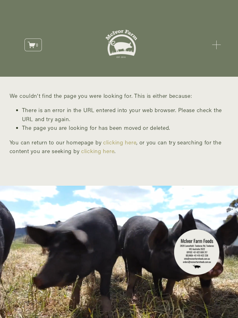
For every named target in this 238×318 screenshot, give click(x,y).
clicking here (119, 142)
